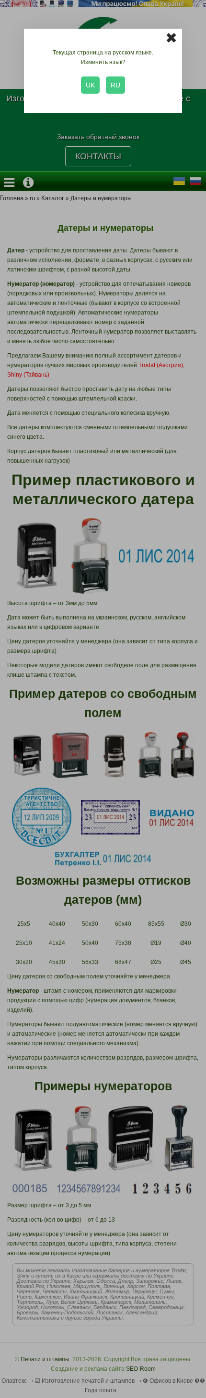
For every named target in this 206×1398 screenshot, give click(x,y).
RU (115, 85)
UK (90, 85)
